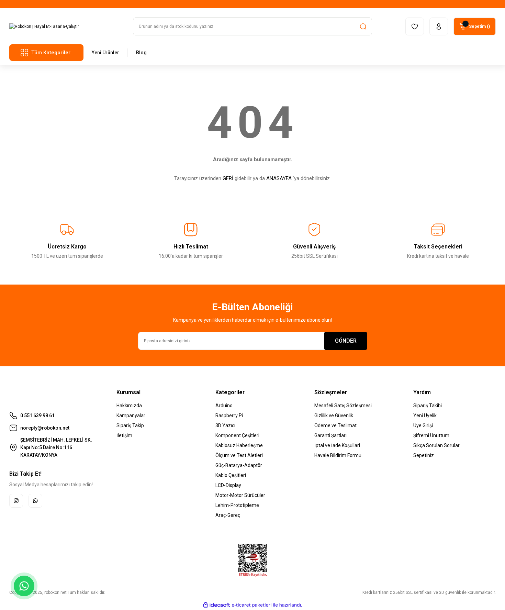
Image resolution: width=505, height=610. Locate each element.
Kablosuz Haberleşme (239, 445)
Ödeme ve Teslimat (335, 425)
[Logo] (44, 26)
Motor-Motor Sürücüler (240, 495)
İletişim (124, 435)
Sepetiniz (423, 455)
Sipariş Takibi (427, 405)
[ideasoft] (216, 605)
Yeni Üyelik (425, 415)
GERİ (228, 178)
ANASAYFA (279, 178)
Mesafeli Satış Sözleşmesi (343, 405)
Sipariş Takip (130, 425)
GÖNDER (346, 340)
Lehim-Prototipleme (237, 505)
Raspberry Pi (229, 415)
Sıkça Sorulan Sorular (436, 445)
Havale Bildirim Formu (337, 455)
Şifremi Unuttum (431, 435)
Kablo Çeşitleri (230, 475)
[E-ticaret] (252, 605)
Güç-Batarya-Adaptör (238, 465)
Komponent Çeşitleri (237, 435)
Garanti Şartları (330, 435)
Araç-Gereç (227, 515)
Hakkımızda (129, 405)
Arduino (224, 405)
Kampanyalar (130, 415)
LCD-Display (228, 485)
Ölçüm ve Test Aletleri (239, 455)
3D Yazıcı (225, 425)
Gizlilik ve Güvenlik (333, 415)
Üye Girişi (423, 425)
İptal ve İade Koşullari (337, 445)
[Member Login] (438, 26)
